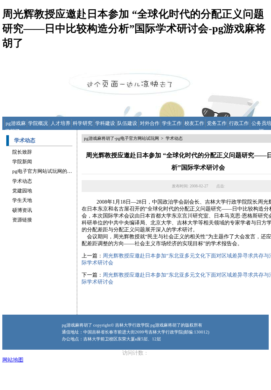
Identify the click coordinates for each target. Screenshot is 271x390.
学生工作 (172, 123)
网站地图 (12, 360)
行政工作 (239, 123)
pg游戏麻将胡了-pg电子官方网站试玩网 (16, 124)
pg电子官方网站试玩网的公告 (44, 171)
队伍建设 (127, 123)
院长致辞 (22, 152)
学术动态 (22, 181)
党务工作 (217, 123)
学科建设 (105, 123)
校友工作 (194, 123)
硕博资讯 (22, 210)
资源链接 (22, 219)
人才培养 (60, 123)
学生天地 (22, 200)
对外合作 (150, 123)
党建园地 (22, 190)
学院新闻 (22, 161)
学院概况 (38, 123)
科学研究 (83, 123)
